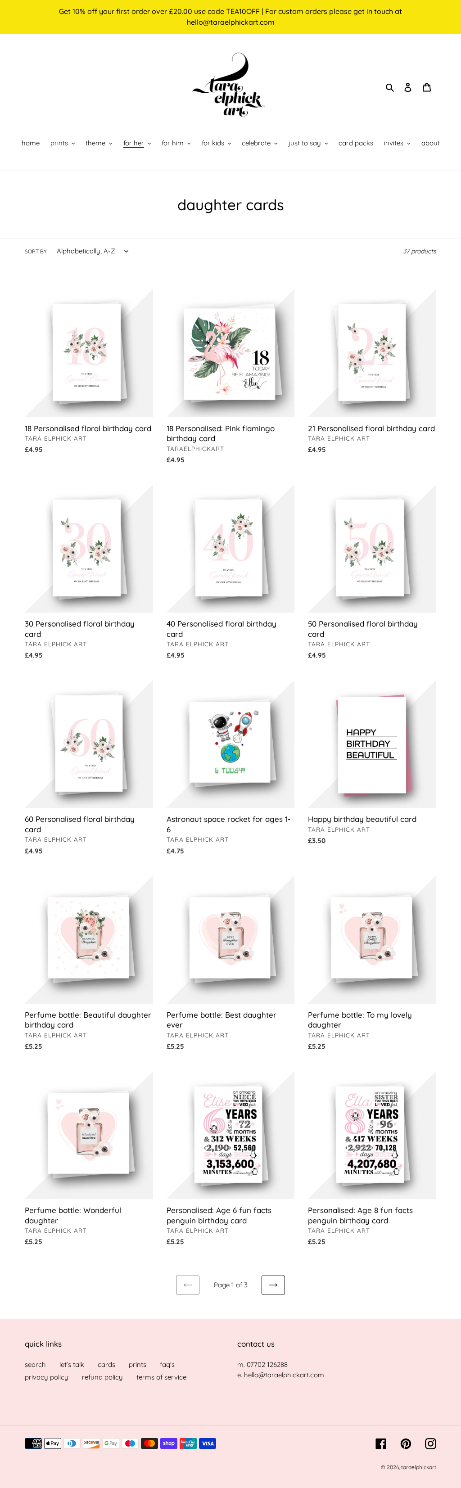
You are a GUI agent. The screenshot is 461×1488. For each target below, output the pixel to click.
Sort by (36, 251)
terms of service (161, 1377)
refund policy (102, 1377)
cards (106, 1364)
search (35, 1364)
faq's (167, 1364)
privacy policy (46, 1377)
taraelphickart (418, 1467)
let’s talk (71, 1364)
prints (137, 1364)
